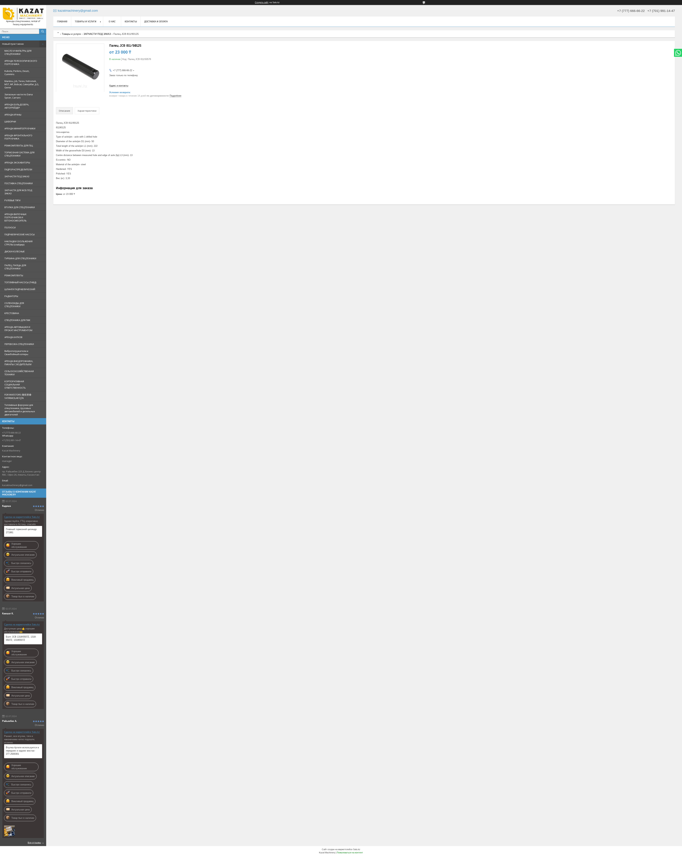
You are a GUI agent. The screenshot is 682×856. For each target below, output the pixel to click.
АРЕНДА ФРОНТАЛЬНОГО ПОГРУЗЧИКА (18, 137)
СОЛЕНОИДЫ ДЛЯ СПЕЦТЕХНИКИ (14, 304)
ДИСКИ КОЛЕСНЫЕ (14, 251)
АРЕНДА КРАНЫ (12, 114)
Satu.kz (356, 849)
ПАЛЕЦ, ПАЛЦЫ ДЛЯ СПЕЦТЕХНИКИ (15, 267)
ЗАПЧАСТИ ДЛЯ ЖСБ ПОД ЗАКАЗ (18, 192)
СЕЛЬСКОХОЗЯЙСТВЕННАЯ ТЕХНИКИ (19, 373)
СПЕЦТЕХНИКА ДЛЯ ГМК (17, 320)
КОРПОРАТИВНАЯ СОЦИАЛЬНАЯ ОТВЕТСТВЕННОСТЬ (15, 384)
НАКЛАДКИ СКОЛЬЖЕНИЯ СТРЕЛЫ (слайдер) (18, 243)
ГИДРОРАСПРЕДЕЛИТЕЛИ (18, 169)
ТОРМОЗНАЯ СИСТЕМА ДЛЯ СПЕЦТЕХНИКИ (19, 154)
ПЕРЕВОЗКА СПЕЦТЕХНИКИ (19, 344)
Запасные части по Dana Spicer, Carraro (18, 96)
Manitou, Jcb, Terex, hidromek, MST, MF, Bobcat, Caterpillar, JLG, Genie (21, 84)
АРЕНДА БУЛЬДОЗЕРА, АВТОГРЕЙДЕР (16, 106)
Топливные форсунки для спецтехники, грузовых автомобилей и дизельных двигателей (19, 409)
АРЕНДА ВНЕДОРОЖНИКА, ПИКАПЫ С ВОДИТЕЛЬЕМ (18, 363)
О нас (112, 21)
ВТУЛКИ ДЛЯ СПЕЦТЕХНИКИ (19, 207)
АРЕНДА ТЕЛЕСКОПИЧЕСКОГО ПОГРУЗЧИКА (20, 62)
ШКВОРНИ (10, 121)
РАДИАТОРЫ (11, 296)
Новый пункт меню (13, 43)
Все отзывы (34, 842)
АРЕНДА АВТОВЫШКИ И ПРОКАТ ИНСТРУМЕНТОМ (18, 328)
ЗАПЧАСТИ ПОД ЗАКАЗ (16, 176)
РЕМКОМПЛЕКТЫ (13, 275)
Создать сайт (262, 2)
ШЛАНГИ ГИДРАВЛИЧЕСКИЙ (19, 289)
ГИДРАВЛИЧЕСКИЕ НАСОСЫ (19, 234)
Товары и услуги (85, 21)
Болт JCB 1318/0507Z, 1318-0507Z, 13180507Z (21, 638)
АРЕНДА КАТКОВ (13, 337)
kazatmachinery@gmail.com (17, 485)
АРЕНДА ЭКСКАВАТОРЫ (17, 162)
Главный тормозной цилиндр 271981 (21, 531)
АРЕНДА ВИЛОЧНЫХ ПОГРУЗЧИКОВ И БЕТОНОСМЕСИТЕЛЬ (15, 217)
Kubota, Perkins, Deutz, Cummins (16, 72)
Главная (62, 21)
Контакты (131, 21)
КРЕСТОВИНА (11, 313)
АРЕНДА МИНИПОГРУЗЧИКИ (19, 128)
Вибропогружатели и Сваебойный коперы (16, 352)
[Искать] (42, 31)
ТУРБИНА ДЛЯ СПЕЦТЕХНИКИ (20, 258)
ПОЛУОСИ (10, 227)
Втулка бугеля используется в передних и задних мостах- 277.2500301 (22, 750)
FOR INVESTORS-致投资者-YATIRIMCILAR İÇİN (18, 396)
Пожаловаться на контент (350, 852)
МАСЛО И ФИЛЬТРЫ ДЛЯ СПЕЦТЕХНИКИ (17, 52)
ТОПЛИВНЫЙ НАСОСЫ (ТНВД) (20, 282)
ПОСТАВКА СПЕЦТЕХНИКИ (18, 183)
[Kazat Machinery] (23, 14)
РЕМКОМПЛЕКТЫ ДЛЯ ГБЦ (18, 145)
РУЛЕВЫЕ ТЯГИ (12, 200)
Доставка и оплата (156, 21)
